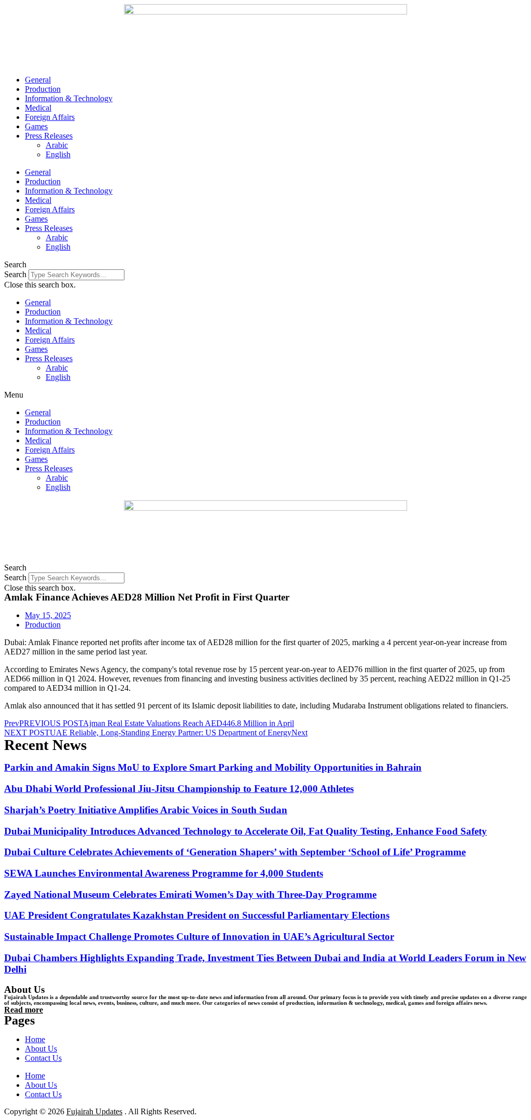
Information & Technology (69, 98)
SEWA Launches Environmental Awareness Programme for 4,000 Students (163, 873)
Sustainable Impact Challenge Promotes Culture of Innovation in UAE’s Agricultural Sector (199, 936)
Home (35, 1039)
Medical (38, 107)
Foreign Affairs (50, 117)
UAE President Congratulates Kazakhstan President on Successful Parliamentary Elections (196, 915)
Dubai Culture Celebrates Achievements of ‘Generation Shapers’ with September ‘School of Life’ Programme (235, 851)
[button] (265, 264)
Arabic (57, 145)
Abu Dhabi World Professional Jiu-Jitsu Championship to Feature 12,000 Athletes (179, 788)
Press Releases (49, 135)
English (58, 154)
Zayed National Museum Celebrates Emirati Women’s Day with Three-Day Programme (190, 894)
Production (43, 89)
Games (36, 126)
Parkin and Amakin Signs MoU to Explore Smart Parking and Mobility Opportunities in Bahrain (213, 767)
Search (15, 274)
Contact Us (43, 1058)
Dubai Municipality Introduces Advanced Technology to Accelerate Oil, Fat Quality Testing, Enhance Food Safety (245, 831)
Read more (23, 1009)
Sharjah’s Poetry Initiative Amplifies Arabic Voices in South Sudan (145, 809)
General (38, 79)
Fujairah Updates (94, 1111)
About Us (41, 1048)
